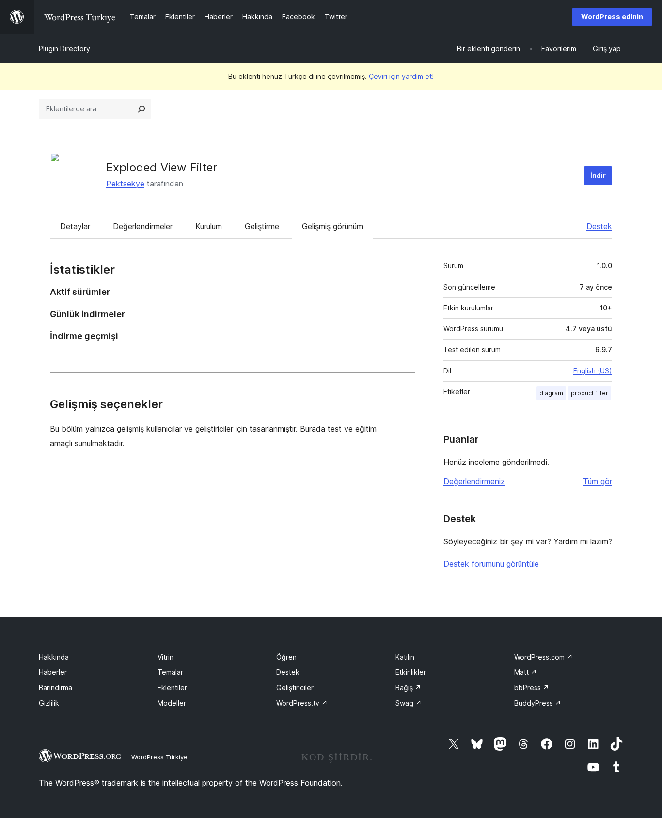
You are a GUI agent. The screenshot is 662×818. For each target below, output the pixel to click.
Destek (599, 226)
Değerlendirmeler (143, 226)
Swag (408, 703)
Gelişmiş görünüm (332, 226)
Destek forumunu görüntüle (491, 564)
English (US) (592, 371)
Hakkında (54, 657)
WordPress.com (543, 657)
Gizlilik (49, 703)
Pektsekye (125, 183)
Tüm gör (597, 481)
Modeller (172, 703)
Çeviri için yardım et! (401, 76)
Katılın (404, 657)
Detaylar (75, 226)
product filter (589, 393)
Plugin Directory (64, 49)
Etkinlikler (410, 672)
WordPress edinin (612, 17)
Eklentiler (172, 687)
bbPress (531, 687)
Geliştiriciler (295, 687)
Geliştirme (262, 226)
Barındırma (55, 687)
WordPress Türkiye (159, 757)
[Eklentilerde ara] (141, 109)
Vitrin (165, 657)
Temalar (170, 672)
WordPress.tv (302, 703)
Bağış (408, 687)
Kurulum (208, 226)
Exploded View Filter (161, 167)
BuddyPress (537, 703)
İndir (598, 175)
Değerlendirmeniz (474, 481)
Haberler (53, 672)
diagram (551, 393)
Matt (525, 672)
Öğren (286, 657)
